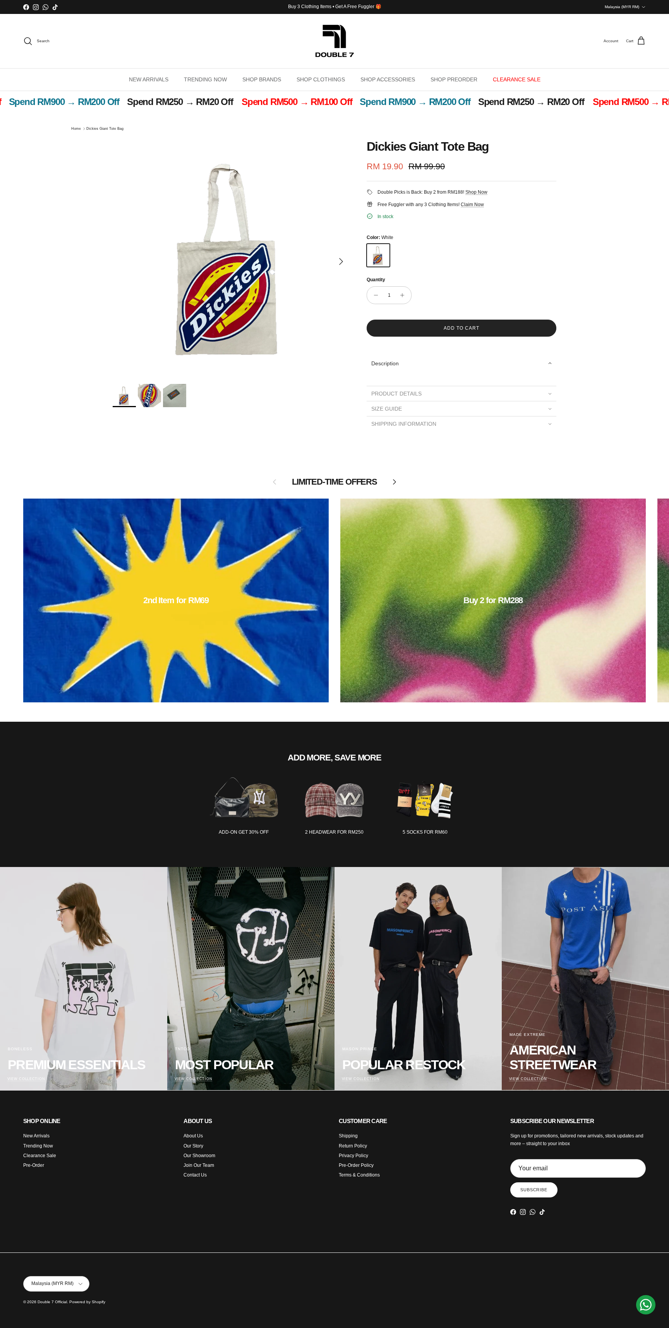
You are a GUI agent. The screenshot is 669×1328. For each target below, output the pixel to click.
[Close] (460, 492)
